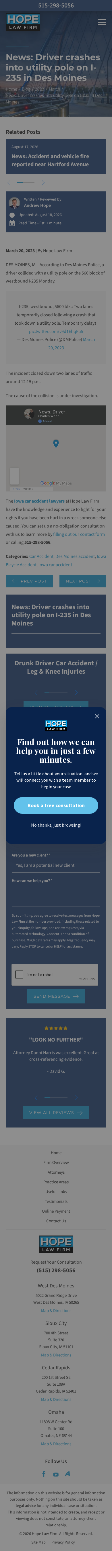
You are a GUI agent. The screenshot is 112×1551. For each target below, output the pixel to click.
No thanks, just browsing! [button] (56, 825)
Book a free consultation (56, 805)
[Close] (97, 716)
